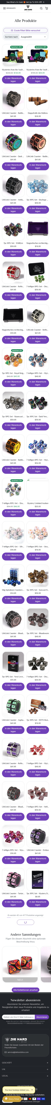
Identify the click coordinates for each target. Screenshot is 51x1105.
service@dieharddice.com (18, 1052)
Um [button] (3, 1069)
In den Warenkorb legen (13, 79)
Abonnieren (41, 1017)
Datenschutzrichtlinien (33, 1023)
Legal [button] (5, 1076)
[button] (9, 8)
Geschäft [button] (7, 1063)
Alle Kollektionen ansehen (25, 990)
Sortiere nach (11, 37)
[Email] (36, 1089)
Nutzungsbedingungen (15, 1023)
